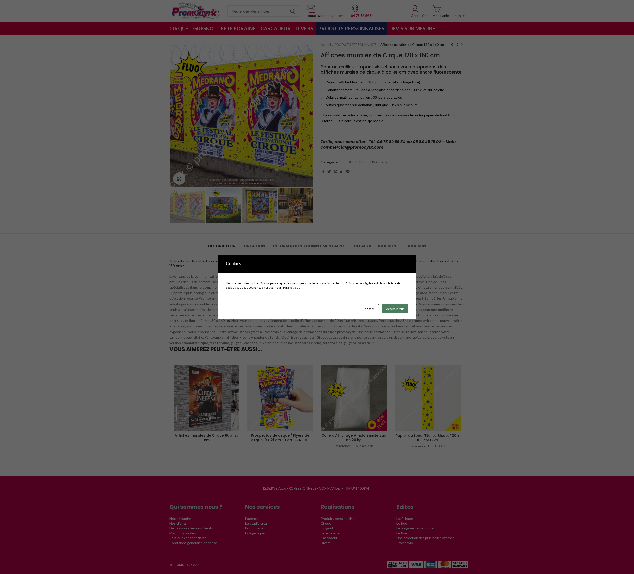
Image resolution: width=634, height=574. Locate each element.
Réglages (369, 308)
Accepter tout (395, 308)
